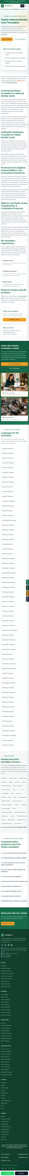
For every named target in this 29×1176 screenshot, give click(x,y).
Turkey (2, 1105)
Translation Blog (5, 1121)
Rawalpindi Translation (6, 1038)
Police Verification (6, 789)
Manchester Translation (6, 1074)
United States (4, 1093)
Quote (22, 5)
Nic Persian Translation (8, 687)
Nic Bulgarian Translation (8, 587)
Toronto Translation (5, 1067)
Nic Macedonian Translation (9, 668)
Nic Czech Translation (7, 458)
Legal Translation (5, 981)
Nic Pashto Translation (8, 515)
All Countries (4, 1082)
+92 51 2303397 (16, 2)
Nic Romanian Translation (8, 692)
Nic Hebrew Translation (8, 635)
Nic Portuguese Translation (9, 520)
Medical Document (6, 801)
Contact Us (3, 1137)
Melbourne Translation (6, 1051)
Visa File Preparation (6, 986)
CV (17, 789)
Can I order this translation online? (12, 891)
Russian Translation (5, 1009)
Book (15, 797)
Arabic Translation (5, 1004)
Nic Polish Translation (7, 549)
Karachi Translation (5, 1028)
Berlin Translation (5, 1069)
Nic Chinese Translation (8, 462)
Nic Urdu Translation (7, 544)
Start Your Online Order (14, 364)
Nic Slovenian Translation (8, 706)
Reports (4, 819)
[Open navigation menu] (26, 5)
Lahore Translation (5, 1030)
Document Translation (6, 971)
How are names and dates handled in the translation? (13, 870)
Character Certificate (17, 785)
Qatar (2, 1108)
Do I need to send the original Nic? (12, 876)
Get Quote (21, 1173)
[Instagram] (8, 945)
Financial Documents (22, 816)
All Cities (3, 1023)
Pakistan (3, 1085)
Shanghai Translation (6, 1059)
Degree (10, 782)
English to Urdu (4, 997)
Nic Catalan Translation (8, 592)
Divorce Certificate (17, 801)
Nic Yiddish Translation (8, 745)
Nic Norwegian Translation (9, 682)
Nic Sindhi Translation (7, 534)
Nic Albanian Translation (8, 563)
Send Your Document (20, 39)
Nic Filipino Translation (8, 611)
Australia (3, 1095)
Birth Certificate (13, 778)
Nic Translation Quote (11, 82)
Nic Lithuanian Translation (9, 663)
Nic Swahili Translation (8, 711)
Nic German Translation (8, 482)
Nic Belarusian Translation (9, 582)
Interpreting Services (6, 983)
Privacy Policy (4, 1168)
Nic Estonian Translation (8, 606)
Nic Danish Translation (8, 601)
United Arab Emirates (6, 1100)
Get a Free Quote (7, 39)
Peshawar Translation (6, 1035)
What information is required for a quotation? (15, 901)
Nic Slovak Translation (8, 702)
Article (9, 797)
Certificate (4, 782)
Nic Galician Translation (8, 620)
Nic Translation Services (19, 9)
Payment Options (5, 1131)
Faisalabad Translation (6, 1033)
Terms (9, 1168)
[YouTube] (11, 945)
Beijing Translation (5, 1056)
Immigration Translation (6, 976)
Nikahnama (4, 778)
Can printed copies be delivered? (11, 896)
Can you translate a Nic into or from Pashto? (14, 853)
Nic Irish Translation (7, 654)
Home (2, 9)
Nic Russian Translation (8, 529)
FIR (13, 789)
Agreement (23, 804)
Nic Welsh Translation (7, 740)
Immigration (5, 816)
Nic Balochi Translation (8, 453)
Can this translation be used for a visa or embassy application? (13, 863)
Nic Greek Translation (7, 486)
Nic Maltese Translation (8, 678)
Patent (14, 808)
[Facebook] (2, 945)
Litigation (12, 816)
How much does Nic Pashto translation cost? (15, 881)
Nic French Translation (8, 477)
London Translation (5, 1049)
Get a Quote (4, 1139)
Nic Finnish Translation (8, 616)
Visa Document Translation (7, 973)
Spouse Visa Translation (6, 978)
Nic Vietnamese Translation (9, 735)
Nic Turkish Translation (8, 726)
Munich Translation (5, 1064)
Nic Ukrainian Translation (8, 730)
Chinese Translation (5, 1012)
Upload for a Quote (14, 319)
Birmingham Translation (6, 1072)
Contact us (20, 80)
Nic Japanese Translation (8, 501)
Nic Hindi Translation (7, 491)
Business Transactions (20, 812)
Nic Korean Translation (8, 505)
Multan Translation (5, 1041)
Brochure (19, 793)
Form (22, 789)
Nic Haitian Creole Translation (9, 630)
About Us (3, 1116)
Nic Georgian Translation (8, 625)
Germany (3, 1098)
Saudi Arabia (4, 1103)
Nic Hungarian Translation (8, 639)
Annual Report (18, 823)
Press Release (5, 793)
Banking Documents (22, 819)
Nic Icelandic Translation (8, 644)
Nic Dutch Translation (7, 467)
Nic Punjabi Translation (8, 525)
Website (4, 797)
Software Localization (7, 804)
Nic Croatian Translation (8, 596)
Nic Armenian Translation (8, 568)
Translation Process (5, 1126)
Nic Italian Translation (7, 496)
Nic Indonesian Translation (9, 649)
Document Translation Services (11, 9)
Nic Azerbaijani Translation (9, 572)
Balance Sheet (11, 819)
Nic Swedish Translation (8, 716)
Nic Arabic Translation (7, 448)
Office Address (4, 1124)
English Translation (5, 999)
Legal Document (22, 797)
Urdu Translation (5, 1002)
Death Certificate (23, 778)
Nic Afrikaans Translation (8, 558)
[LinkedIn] (5, 945)
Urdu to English (4, 994)
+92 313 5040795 (22, 1)
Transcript (24, 782)
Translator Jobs (4, 1134)
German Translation (5, 1007)
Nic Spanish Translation (8, 539)
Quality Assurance (5, 1129)
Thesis (12, 793)
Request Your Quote (8, 923)
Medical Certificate (6, 785)
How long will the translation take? (11, 886)
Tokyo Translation (5, 1061)
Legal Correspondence (7, 812)
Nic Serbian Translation (8, 697)
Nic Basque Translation (8, 577)
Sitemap (13, 1168)
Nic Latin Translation (7, 510)
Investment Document (7, 823)
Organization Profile (5, 1119)
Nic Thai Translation (7, 721)
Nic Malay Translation (7, 673)
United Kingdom (4, 1087)
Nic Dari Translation (7, 553)
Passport (17, 782)
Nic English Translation (8, 472)
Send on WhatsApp (14, 368)
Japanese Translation (6, 1015)
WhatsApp (7, 1173)
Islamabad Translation (6, 1025)
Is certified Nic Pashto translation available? (14, 858)
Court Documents (6, 808)
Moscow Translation (5, 1054)
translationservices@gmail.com (10, 1)
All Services (3, 965)
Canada (3, 1090)
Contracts (16, 804)
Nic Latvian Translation (8, 659)
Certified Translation (5, 968)
